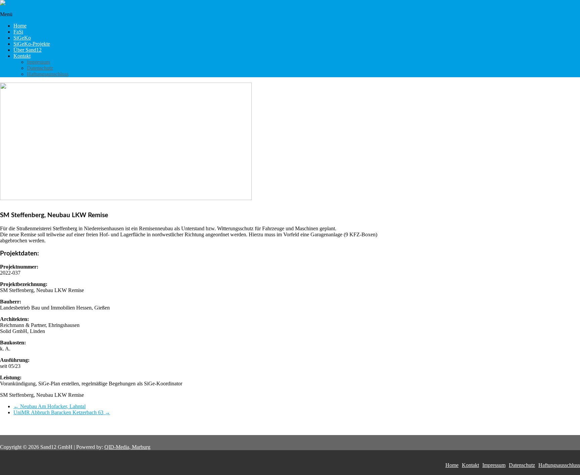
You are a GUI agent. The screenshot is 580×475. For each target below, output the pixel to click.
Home (20, 26)
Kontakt (22, 56)
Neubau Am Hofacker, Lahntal (49, 406)
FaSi (18, 32)
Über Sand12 (27, 50)
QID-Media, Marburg (127, 447)
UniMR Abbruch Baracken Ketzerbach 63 (61, 412)
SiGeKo (22, 38)
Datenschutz (40, 68)
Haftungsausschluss (47, 74)
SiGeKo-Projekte (31, 44)
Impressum (38, 62)
